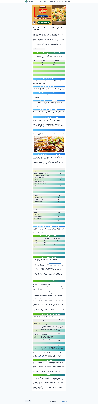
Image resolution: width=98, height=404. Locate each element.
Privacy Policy (65, 1)
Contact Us (70, 1)
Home (41, 1)
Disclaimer (59, 1)
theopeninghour (64, 401)
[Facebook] (26, 401)
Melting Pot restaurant (46, 126)
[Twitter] (28, 401)
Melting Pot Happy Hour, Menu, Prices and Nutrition (39, 395)
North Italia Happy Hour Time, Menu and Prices (58, 395)
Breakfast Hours (45, 1)
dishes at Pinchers (41, 356)
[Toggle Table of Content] (43, 48)
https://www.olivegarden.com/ (55, 263)
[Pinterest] (30, 401)
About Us (55, 1)
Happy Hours (51, 1)
